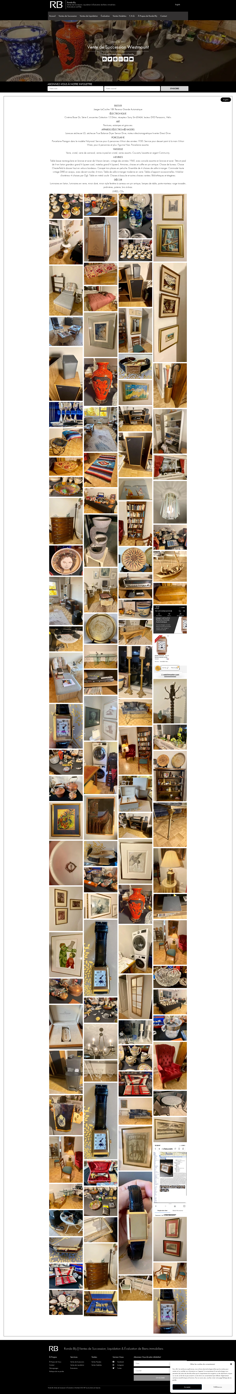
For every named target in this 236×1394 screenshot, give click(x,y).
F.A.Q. (132, 16)
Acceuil (52, 16)
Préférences (218, 1387)
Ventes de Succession (68, 16)
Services (73, 1357)
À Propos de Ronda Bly (147, 16)
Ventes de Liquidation (89, 16)
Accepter (187, 1387)
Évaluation (105, 16)
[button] (231, 1364)
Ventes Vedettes (119, 16)
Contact (163, 16)
